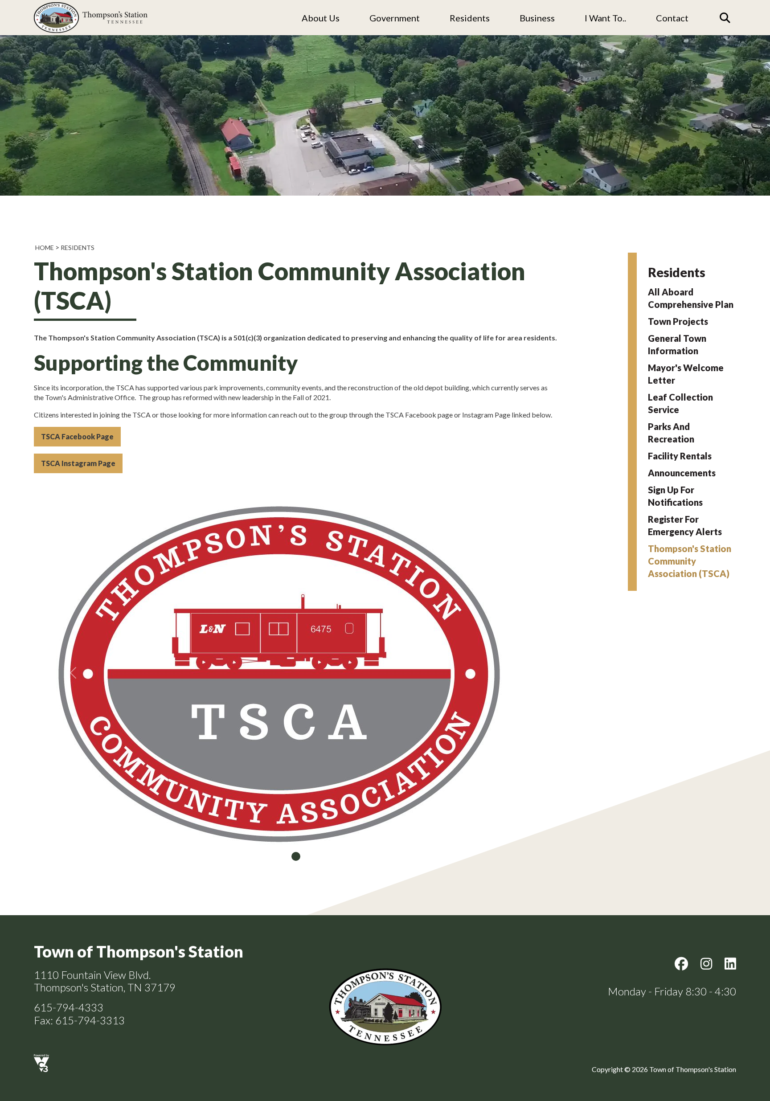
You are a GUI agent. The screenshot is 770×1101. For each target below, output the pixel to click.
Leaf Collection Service (680, 403)
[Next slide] (518, 672)
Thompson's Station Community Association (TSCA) (689, 561)
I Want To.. (605, 17)
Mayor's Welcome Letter (686, 373)
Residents (470, 17)
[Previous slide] (73, 672)
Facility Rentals (680, 455)
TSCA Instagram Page (78, 463)
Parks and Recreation (671, 432)
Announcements (682, 472)
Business (537, 17)
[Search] (725, 18)
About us (321, 17)
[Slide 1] (295, 856)
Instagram (706, 963)
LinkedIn (730, 963)
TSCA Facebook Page (77, 436)
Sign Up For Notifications (675, 496)
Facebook (681, 963)
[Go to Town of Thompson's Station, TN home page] (90, 4)
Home (44, 247)
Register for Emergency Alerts (685, 525)
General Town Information (677, 344)
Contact (672, 17)
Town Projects (678, 321)
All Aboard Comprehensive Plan (690, 298)
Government (394, 17)
